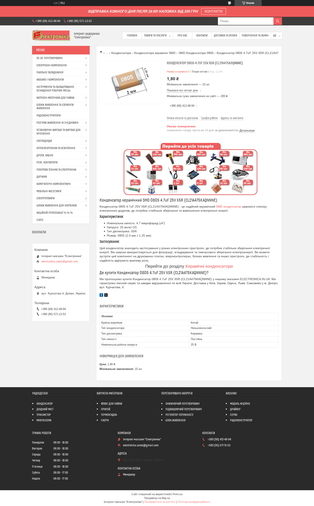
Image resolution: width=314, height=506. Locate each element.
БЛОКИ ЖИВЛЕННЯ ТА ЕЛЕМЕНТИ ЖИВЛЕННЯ (55, 106)
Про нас (182, 35)
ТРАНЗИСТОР (44, 415)
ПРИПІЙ (105, 409)
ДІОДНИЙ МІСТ (45, 409)
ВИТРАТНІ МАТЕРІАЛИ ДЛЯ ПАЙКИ (55, 98)
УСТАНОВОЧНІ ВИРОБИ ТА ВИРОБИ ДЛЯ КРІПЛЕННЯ (59, 131)
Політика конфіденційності (194, 501)
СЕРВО (233, 415)
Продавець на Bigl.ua (157, 498)
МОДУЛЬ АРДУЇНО (240, 404)
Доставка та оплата (225, 35)
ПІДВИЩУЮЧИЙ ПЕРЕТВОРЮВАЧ (184, 409)
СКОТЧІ (105, 420)
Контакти (202, 35)
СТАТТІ (40, 220)
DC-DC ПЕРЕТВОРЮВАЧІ (50, 58)
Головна (132, 35)
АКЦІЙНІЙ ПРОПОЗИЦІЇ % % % (55, 213)
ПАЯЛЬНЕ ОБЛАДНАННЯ (50, 72)
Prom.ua (177, 494)
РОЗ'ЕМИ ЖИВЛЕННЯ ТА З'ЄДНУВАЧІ (57, 123)
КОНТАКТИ (214, 11)
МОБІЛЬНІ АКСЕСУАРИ (49, 191)
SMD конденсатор (228, 206)
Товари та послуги (155, 35)
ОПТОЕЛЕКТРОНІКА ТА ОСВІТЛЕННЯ (56, 148)
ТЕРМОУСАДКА (109, 415)
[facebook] (101, 295)
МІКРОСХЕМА (44, 420)
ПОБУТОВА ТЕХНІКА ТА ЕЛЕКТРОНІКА (56, 170)
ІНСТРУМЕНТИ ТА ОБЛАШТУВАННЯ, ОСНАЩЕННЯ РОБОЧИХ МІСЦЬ (56, 88)
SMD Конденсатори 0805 (196, 53)
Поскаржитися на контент (160, 501)
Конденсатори (121, 53)
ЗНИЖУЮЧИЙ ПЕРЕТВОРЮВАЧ (183, 404)
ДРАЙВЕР (235, 409)
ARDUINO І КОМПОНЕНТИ (50, 79)
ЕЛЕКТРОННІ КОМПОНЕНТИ (52, 65)
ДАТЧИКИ (42, 177)
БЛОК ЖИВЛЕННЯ (176, 420)
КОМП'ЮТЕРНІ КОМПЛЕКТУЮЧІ (54, 184)
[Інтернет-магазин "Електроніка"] (51, 36)
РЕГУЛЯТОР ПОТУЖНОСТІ (179, 415)
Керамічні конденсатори (209, 266)
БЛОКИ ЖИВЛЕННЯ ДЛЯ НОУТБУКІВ (57, 205)
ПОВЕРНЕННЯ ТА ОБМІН (255, 35)
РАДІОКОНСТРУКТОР (241, 420)
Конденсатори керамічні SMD (154, 53)
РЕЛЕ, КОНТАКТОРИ (47, 162)
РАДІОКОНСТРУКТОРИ (49, 115)
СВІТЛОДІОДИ (44, 141)
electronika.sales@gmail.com (59, 261)
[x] (106, 295)
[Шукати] (277, 21)
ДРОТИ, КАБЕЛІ (45, 155)
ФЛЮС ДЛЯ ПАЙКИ (111, 404)
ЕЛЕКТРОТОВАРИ (46, 198)
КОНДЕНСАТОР (45, 404)
